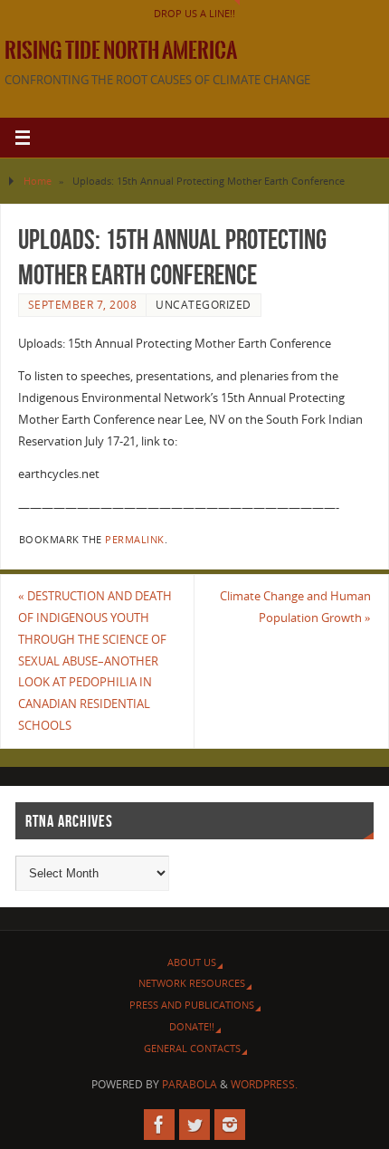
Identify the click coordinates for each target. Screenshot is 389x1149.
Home (38, 180)
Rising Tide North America (121, 51)
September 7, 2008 (83, 304)
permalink (135, 539)
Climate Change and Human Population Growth (295, 607)
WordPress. (264, 1084)
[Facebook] (159, 1124)
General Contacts (192, 1048)
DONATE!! (191, 1026)
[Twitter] (194, 1124)
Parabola (189, 1084)
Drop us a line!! (194, 13)
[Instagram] (229, 1124)
